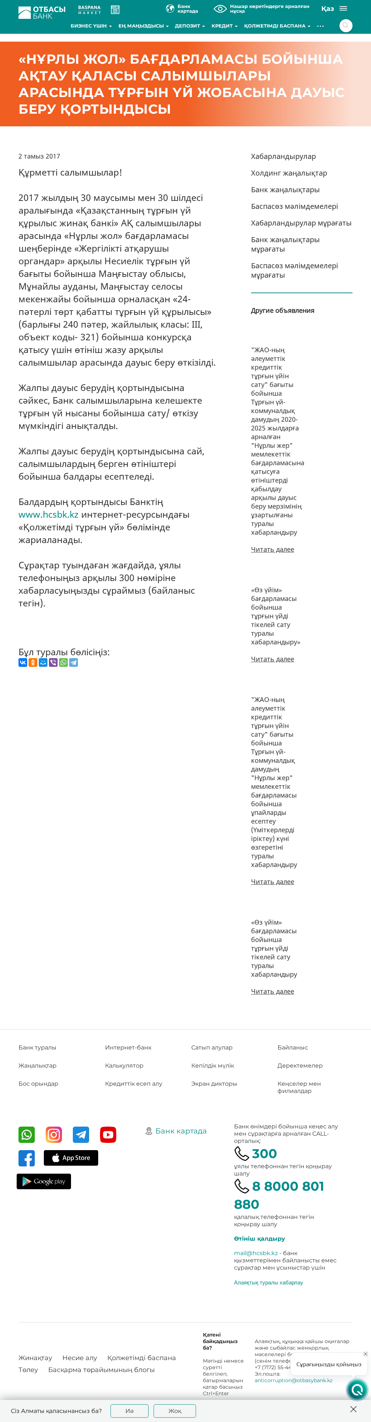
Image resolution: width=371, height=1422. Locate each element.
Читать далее (272, 549)
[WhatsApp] (63, 662)
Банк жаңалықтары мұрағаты (285, 244)
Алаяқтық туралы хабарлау (268, 1282)
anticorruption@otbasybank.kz (294, 1380)
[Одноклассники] (33, 662)
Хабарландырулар (283, 156)
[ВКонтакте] (22, 662)
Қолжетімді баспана (275, 26)
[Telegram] (73, 662)
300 (264, 1153)
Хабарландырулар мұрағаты (301, 223)
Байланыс (293, 1047)
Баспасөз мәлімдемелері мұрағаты (294, 270)
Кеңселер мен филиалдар (299, 1087)
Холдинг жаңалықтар (289, 173)
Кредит (223, 26)
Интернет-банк (128, 1047)
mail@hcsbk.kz (256, 1253)
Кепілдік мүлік (212, 1065)
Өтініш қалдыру (259, 1238)
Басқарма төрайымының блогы (101, 1370)
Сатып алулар (212, 1047)
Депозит (188, 26)
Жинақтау (35, 1358)
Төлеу (28, 1370)
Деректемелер (300, 1065)
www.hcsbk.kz (48, 514)
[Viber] (53, 662)
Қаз (327, 9)
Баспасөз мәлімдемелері (294, 206)
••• (321, 26)
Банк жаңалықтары (285, 189)
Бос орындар (38, 1083)
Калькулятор (124, 1065)
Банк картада (181, 1131)
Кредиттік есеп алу (133, 1083)
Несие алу (79, 1358)
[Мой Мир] (43, 662)
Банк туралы (37, 1047)
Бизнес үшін (89, 26)
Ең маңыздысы (141, 26)
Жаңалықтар (37, 1065)
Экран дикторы (214, 1083)
